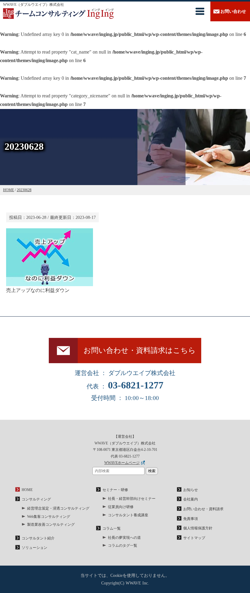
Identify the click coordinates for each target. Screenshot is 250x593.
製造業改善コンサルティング (51, 524)
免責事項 (190, 519)
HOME (27, 490)
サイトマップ (194, 538)
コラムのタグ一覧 (122, 545)
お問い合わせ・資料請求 (203, 509)
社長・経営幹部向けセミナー (131, 499)
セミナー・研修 (115, 490)
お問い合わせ (233, 11)
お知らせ (190, 490)
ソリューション (34, 548)
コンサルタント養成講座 (128, 515)
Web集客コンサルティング (48, 516)
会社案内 (190, 499)
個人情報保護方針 (197, 528)
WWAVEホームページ (122, 463)
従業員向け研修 (121, 507)
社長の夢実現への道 (124, 537)
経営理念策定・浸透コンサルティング (58, 508)
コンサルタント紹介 (38, 538)
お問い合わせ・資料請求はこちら (140, 350)
